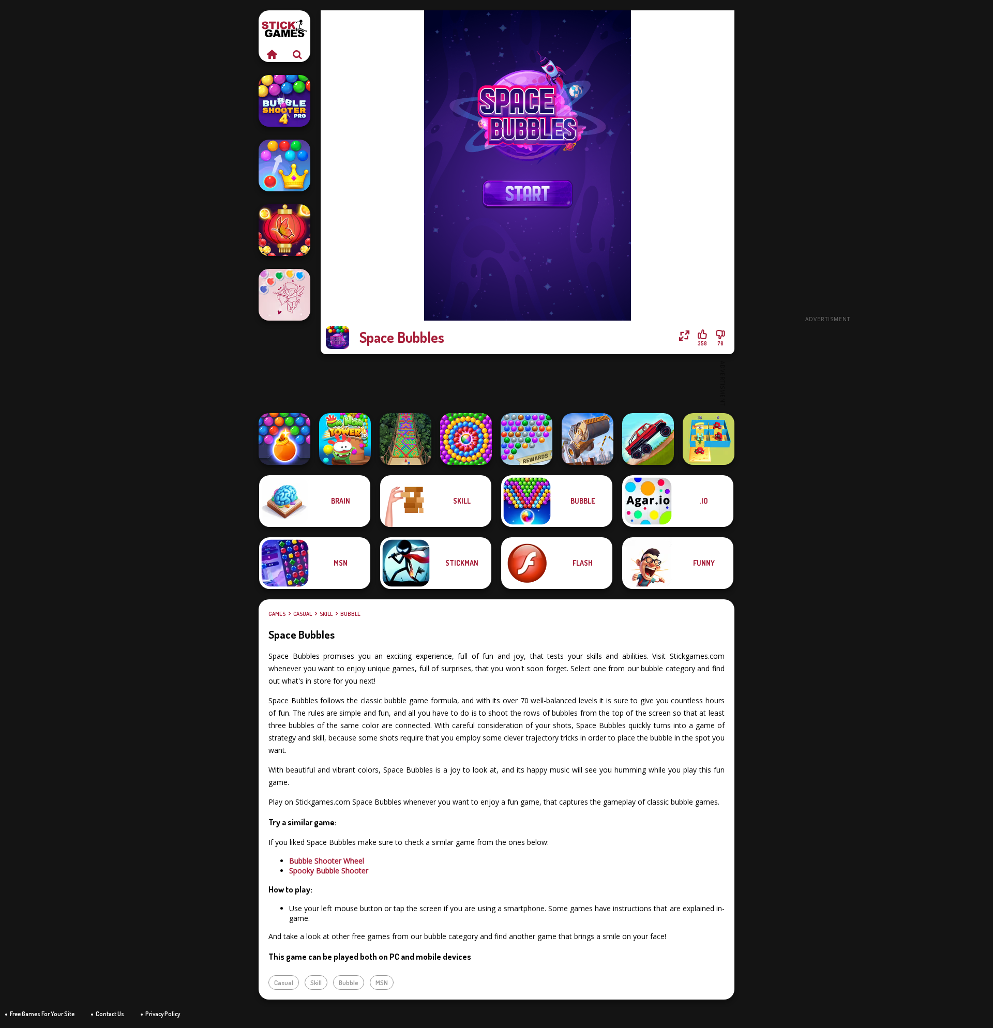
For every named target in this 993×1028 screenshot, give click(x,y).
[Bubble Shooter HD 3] (284, 439)
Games (276, 613)
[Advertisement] (827, 165)
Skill (326, 613)
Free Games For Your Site (42, 1014)
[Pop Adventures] (466, 439)
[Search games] (297, 54)
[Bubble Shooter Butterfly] (284, 230)
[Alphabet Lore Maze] (708, 439)
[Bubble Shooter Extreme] (526, 439)
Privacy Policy (162, 1014)
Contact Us (110, 1014)
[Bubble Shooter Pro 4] (284, 101)
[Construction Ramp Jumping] (587, 439)
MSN (381, 982)
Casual (302, 613)
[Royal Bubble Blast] (284, 165)
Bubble (350, 613)
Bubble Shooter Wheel (326, 861)
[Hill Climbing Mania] (648, 439)
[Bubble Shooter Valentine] (284, 295)
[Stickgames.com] (271, 54)
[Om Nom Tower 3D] (345, 439)
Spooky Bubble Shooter (328, 870)
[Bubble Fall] (405, 439)
